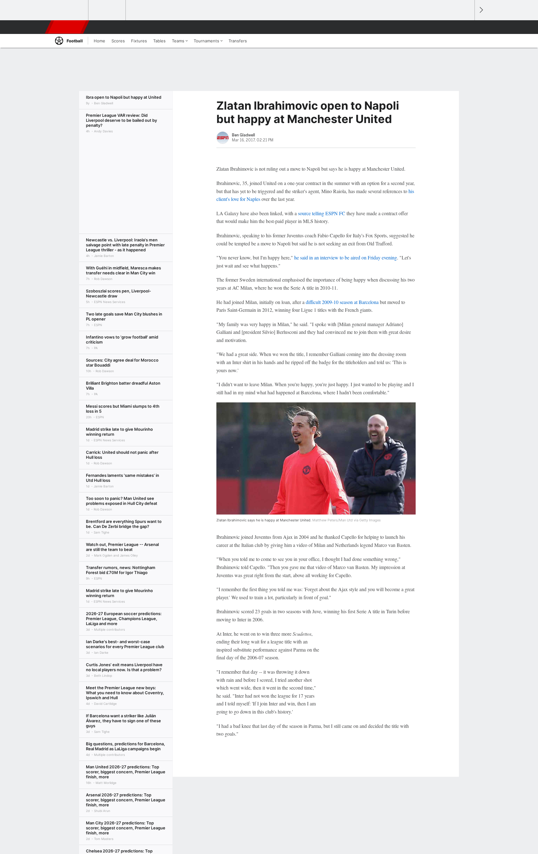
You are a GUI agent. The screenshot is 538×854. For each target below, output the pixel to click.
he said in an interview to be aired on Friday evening (345, 257)
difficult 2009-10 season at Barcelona (342, 302)
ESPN (67, 27)
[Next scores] (480, 10)
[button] (467, 27)
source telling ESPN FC (321, 213)
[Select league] (70, 10)
